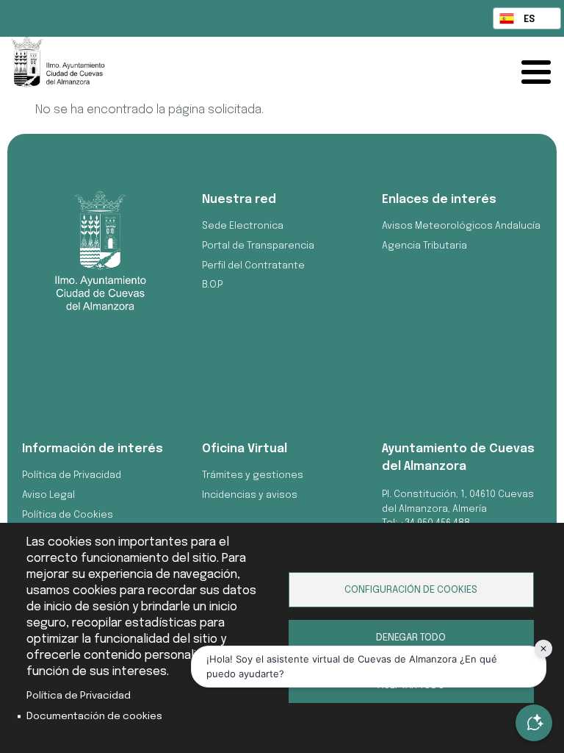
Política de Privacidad (78, 695)
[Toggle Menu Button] (540, 72)
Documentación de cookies (94, 716)
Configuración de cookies (410, 590)
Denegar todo (411, 637)
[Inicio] (229, 69)
